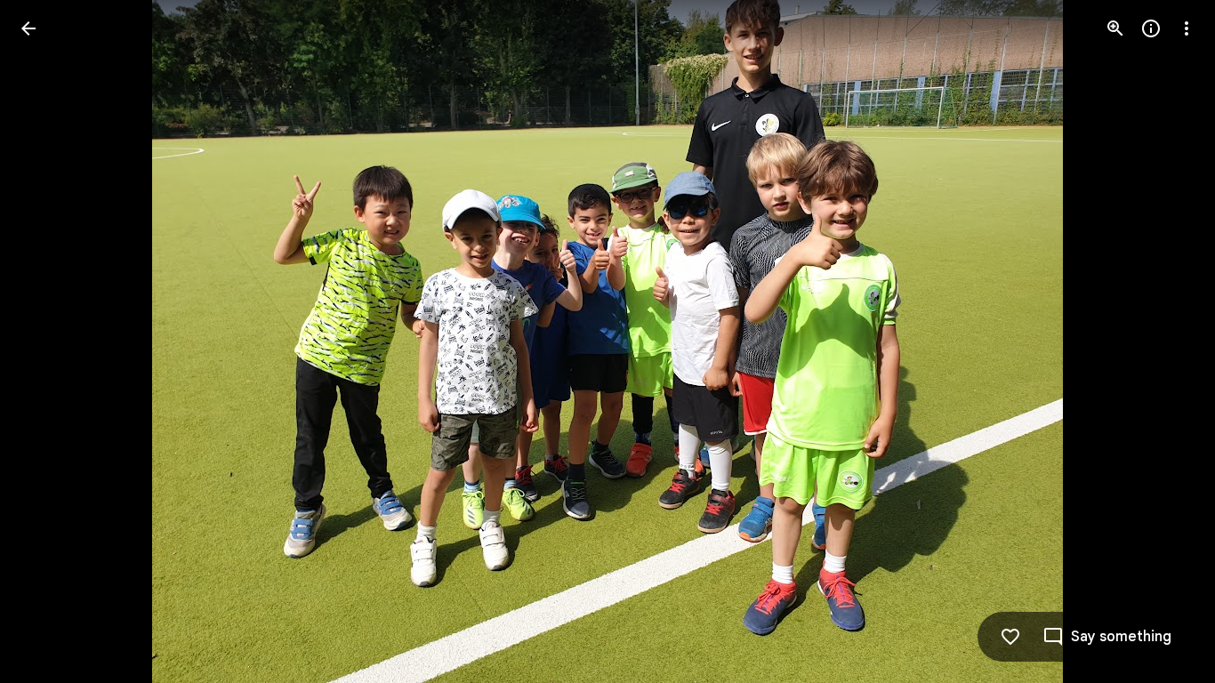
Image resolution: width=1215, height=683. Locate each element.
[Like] (1010, 636)
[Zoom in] (1115, 28)
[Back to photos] (28, 28)
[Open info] (1151, 28)
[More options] (1186, 28)
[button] (50, 341)
